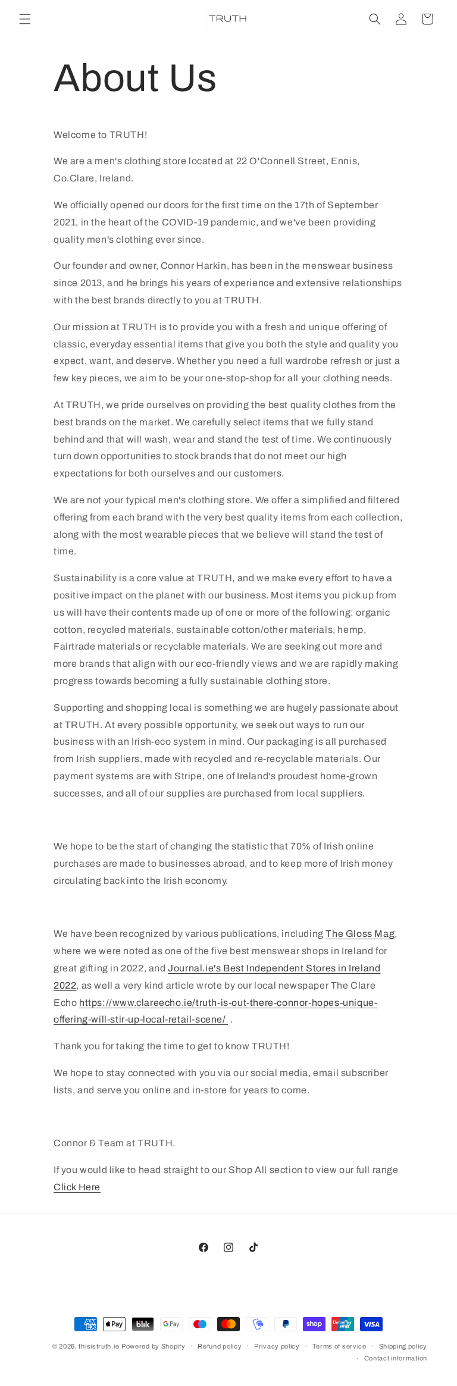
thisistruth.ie (99, 1346)
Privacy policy (277, 1346)
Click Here (77, 1187)
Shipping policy (403, 1346)
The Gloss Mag (360, 934)
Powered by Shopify (153, 1346)
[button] (25, 19)
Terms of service (339, 1346)
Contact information (395, 1358)
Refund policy (220, 1346)
